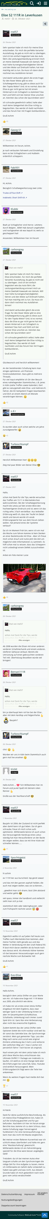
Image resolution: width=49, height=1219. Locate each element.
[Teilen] (45, 24)
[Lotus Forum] (14, 3)
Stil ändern (43, 1193)
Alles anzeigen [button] (24, 640)
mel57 (7, 18)
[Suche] (32, 3)
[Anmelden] (38, 3)
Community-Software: (24, 1215)
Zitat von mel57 (16, 267)
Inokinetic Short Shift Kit (14, 197)
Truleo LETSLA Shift (11, 193)
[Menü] (45, 3)
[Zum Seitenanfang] (45, 1215)
